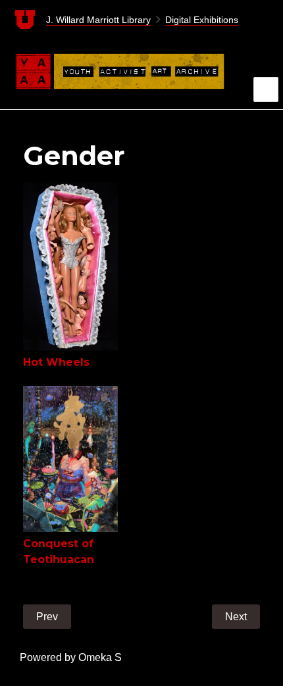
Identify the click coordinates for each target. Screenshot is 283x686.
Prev (47, 616)
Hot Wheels (56, 362)
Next (236, 616)
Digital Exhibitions (201, 19)
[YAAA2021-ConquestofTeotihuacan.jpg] (70, 459)
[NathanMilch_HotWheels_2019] (70, 266)
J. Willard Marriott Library (98, 19)
